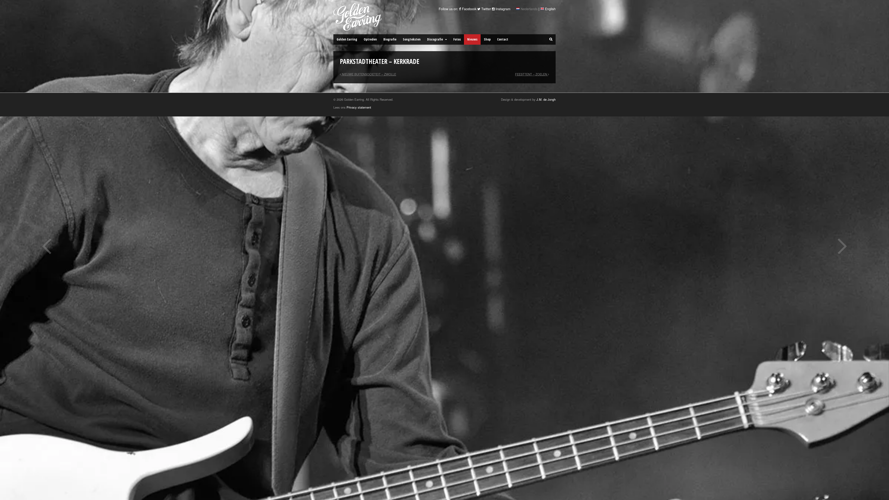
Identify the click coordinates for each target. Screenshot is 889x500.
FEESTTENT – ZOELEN (531, 74)
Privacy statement (359, 107)
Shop (487, 39)
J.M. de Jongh (546, 99)
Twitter (485, 8)
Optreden (370, 39)
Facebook (468, 8)
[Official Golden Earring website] (358, 28)
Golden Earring (347, 39)
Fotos (457, 39)
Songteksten (412, 39)
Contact (502, 39)
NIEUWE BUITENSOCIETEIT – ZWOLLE (368, 74)
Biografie (389, 39)
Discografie (435, 39)
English (550, 8)
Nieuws (472, 39)
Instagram (502, 8)
